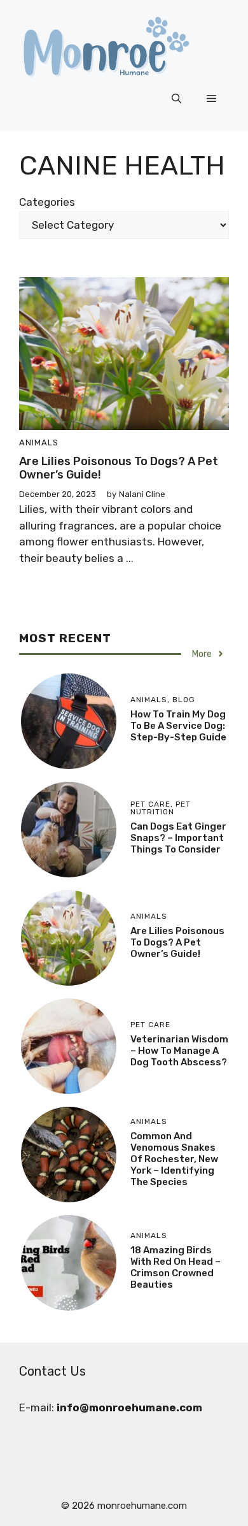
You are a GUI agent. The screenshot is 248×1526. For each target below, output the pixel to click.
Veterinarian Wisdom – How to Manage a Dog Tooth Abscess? (179, 1050)
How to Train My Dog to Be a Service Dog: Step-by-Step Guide (178, 726)
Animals (39, 442)
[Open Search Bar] (176, 99)
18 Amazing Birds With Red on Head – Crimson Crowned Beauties (175, 1267)
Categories (47, 202)
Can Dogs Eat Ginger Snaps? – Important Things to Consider (178, 838)
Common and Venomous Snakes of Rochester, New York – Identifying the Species (174, 1159)
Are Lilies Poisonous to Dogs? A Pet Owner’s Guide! (118, 468)
